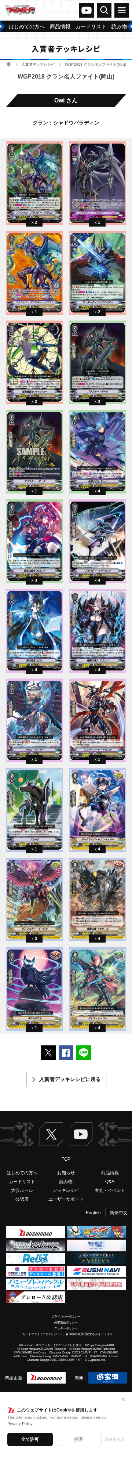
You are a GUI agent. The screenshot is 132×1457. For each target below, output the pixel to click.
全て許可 (30, 1439)
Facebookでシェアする (66, 1052)
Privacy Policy (20, 1423)
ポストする (48, 1052)
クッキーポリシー (66, 1328)
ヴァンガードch (86, 10)
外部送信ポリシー (66, 1322)
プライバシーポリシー (66, 1316)
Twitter (51, 1134)
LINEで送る (83, 1052)
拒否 (78, 1439)
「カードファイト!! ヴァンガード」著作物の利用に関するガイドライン (66, 1334)
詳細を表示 (114, 1439)
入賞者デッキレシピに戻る (70, 1079)
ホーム (8, 64)
